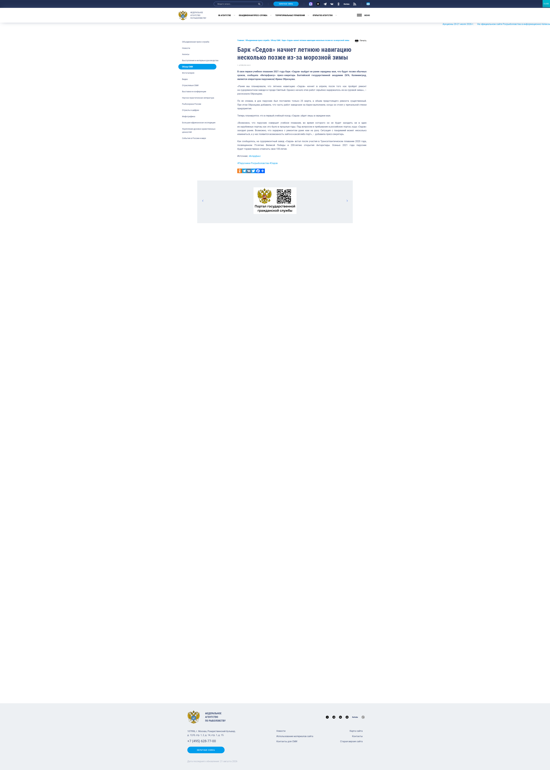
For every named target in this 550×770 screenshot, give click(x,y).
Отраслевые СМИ (190, 85)
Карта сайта (356, 731)
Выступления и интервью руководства (200, 60)
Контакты (357, 736)
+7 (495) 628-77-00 (201, 741)
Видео (185, 79)
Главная (240, 40)
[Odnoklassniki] (239, 171)
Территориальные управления (290, 15)
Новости (186, 48)
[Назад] (203, 201)
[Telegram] (325, 3)
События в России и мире (194, 138)
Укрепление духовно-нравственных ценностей (198, 130)
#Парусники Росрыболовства (253, 163)
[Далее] (347, 201)
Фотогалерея (188, 73)
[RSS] (354, 3)
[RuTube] (346, 3)
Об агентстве (224, 15)
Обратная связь (286, 4)
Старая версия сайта (351, 741)
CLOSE (546, 4)
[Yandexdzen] (318, 4)
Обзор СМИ (187, 67)
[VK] (331, 3)
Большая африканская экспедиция (198, 122)
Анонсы (185, 54)
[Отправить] (262, 171)
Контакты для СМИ (286, 741)
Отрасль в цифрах (190, 110)
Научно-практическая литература (198, 98)
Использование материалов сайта (294, 736)
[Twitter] (253, 171)
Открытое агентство (323, 15)
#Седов (274, 163)
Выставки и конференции (194, 91)
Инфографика (188, 116)
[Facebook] (258, 171)
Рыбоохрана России (191, 104)
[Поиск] (259, 4)
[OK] (338, 3)
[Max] (311, 4)
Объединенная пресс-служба (253, 15)
